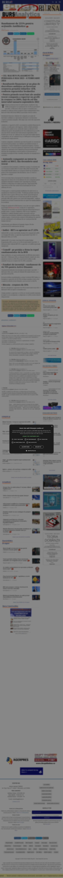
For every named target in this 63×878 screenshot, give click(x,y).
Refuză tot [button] (38, 447)
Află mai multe (39, 433)
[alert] (31, 439)
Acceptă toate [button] (25, 447)
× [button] (51, 426)
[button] (31, 436)
